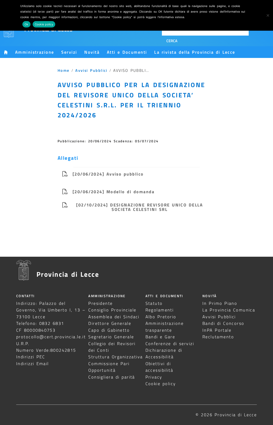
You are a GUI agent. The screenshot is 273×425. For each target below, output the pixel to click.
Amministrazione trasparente (164, 326)
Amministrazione (34, 52)
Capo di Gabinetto (109, 330)
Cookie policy (160, 383)
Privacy (153, 377)
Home (64, 70)
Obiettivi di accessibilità (159, 366)
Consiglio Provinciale (112, 310)
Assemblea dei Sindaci (113, 316)
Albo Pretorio (160, 316)
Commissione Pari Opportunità (108, 366)
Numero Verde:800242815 (46, 350)
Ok (26, 24)
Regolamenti (159, 310)
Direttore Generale (109, 323)
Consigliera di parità (111, 377)
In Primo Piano (219, 303)
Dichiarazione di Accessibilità (163, 353)
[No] (268, 15)
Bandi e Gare (160, 336)
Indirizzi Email (32, 363)
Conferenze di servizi (169, 343)
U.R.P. (22, 343)
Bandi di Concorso (223, 323)
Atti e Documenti (127, 52)
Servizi (69, 52)
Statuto (154, 303)
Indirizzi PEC (30, 356)
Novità (92, 52)
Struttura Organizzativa (115, 356)
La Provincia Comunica (228, 310)
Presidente (100, 303)
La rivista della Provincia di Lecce (194, 52)
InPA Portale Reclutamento (218, 333)
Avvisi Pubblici (91, 70)
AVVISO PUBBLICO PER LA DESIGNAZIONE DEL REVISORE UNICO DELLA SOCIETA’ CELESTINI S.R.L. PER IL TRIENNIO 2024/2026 (131, 100)
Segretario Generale (111, 336)
